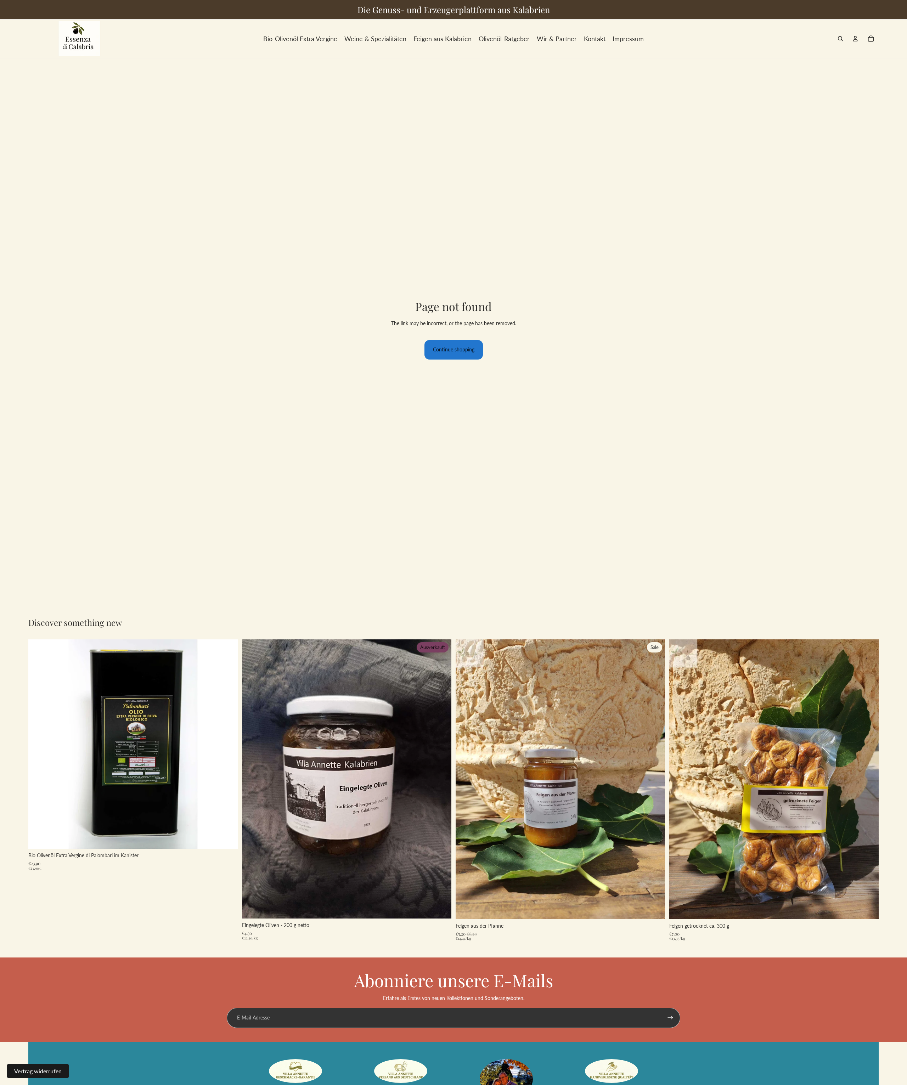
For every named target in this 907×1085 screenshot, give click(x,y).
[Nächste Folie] (227, 744)
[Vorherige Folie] (39, 744)
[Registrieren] (670, 1017)
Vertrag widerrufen (38, 1071)
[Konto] (855, 38)
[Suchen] (840, 38)
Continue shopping (453, 349)
